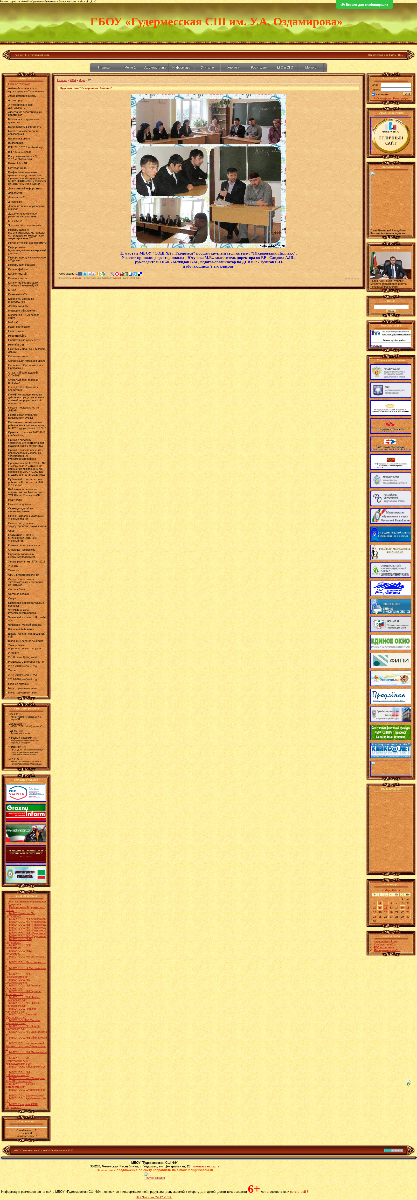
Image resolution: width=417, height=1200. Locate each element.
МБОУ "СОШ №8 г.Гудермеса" (28, 936)
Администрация (155, 67)
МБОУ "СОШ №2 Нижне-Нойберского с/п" (23, 1004)
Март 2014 (391, 890)
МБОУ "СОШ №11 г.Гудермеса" (18, 946)
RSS (400, 55)
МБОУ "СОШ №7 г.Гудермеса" (28, 933)
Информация (181, 67)
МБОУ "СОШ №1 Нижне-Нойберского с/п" (23, 998)
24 (374, 916)
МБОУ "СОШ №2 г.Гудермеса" (28, 921)
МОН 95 (13, 714)
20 (391, 912)
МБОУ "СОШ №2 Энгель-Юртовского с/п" (23, 1027)
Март (82, 80)
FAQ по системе (384, 947)
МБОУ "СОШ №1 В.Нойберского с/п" (18, 1074)
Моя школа (15, 723)
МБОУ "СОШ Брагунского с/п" (27, 1095)
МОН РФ (13, 758)
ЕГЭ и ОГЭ (285, 67)
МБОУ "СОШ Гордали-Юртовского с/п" (21, 1010)
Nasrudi (117, 278)
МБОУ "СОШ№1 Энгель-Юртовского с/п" (23, 1022)
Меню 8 (310, 67)
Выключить (51, 1)
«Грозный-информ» (20, 737)
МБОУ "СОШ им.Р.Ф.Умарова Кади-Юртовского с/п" (25, 1079)
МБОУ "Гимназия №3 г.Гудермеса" (20, 914)
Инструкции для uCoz (387, 950)
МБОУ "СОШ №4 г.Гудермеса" (28, 927)
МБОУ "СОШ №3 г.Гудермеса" (28, 924)
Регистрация (34, 55)
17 (374, 912)
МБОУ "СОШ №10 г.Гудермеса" (19, 940)
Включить (65, 1)
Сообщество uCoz (385, 944)
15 (402, 907)
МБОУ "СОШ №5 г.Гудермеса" (28, 930)
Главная (18, 55)
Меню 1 (130, 67)
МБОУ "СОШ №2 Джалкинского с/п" (18, 981)
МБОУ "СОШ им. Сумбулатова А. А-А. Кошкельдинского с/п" (19, 1060)
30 (407, 916)
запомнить (382, 94)
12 (385, 907)
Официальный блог (386, 941)
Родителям (259, 67)
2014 (73, 80)
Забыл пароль (382, 98)
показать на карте (206, 1166)
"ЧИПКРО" (14, 747)
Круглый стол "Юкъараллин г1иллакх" (86, 88)
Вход (46, 55)
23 (407, 912)
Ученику (233, 67)
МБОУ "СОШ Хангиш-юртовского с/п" (21, 1085)
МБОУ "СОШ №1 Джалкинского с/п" (18, 975)
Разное (12, 730)
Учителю (207, 67)
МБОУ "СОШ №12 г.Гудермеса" (19, 952)
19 (385, 912)
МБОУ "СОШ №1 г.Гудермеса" (28, 918)
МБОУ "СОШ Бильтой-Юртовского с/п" (21, 1016)
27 (391, 916)
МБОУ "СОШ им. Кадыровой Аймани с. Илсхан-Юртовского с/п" (26, 1046)
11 (380, 907)
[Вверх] (408, 1083)
